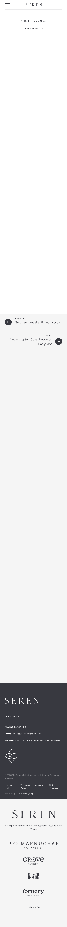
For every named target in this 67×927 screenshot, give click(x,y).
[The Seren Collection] (33, 5)
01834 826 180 (19, 727)
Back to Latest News (35, 21)
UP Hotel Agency (25, 793)
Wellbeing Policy (25, 786)
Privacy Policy (9, 786)
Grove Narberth (33, 29)
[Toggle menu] (9, 4)
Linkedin (39, 785)
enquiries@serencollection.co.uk (26, 733)
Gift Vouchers (53, 786)
